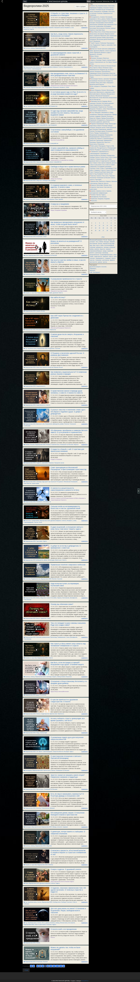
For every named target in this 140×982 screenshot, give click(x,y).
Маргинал (92, 270)
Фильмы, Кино (108, 185)
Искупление (105, 73)
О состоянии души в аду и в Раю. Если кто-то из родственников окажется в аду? (68, 93)
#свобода (59, 178)
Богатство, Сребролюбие (32, 520)
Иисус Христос (94, 67)
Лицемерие (104, 86)
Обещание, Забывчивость (102, 112)
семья (115, 254)
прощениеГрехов (94, 254)
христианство (93, 262)
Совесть (48, 405)
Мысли (91, 99)
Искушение (56, 87)
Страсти (31, 29)
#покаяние (59, 459)
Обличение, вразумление (104, 114)
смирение (105, 256)
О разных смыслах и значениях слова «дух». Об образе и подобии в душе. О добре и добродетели (68, 412)
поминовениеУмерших (96, 251)
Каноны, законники (104, 78)
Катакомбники (93, 80)
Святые (53, 770)
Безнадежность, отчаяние (98, 17)
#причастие (68, 328)
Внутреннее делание (96, 37)
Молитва (38, 808)
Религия (48, 444)
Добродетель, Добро (58, 424)
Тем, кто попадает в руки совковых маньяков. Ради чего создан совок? (68, 624)
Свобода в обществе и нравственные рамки (68, 167)
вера (94, 245)
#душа (52, 691)
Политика (95, 129)
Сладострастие (45, 713)
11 (54, 966)
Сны (103, 164)
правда (105, 251)
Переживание (100, 123)
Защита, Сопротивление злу (97, 62)
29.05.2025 (54, 857)
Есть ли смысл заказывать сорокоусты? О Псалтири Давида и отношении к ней (67, 795)
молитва (96, 249)
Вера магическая (36, 827)
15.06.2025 (54, 38)
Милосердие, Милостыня (54, 560)
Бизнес (92, 20)
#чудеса (72, 881)
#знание (67, 881)
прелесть (92, 252)
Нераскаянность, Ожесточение (44, 162)
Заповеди (39, 481)
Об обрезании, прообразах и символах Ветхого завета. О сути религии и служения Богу (69, 431)
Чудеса (45, 541)
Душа (37, 695)
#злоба (61, 85)
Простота (107, 142)
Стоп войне (53, 597)
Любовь (38, 274)
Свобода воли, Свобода (48, 180)
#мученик (53, 140)
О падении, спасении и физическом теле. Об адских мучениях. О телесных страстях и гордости (68, 890)
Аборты (93, 5)
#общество (54, 178)
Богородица (28, 770)
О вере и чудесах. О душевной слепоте (66, 869)
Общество (39, 180)
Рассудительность (102, 148)
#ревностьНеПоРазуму (62, 498)
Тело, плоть (105, 175)
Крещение (110, 82)
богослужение (93, 243)
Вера (26, 883)
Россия (61, 367)
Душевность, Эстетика (96, 54)
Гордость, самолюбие (42, 462)
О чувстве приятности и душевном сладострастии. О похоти (64, 701)
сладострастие (98, 256)
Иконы (100, 67)
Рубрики (92, 203)
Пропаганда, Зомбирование (58, 637)
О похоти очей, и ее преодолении (64, 929)
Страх (91, 172)
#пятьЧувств (74, 85)
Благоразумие (100, 22)
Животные (106, 58)
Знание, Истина (40, 311)
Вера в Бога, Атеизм (100, 32)
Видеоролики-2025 (42, 27)
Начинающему (94, 107)
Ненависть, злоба (64, 87)
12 (57, 966)
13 (61, 966)
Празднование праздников (97, 135)
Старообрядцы (109, 168)
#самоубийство (60, 140)
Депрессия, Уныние (41, 67)
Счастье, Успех (38, 522)
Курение (101, 84)
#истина (53, 307)
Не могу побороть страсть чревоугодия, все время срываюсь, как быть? (68, 719)
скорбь (91, 256)
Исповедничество (106, 75)
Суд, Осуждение (52, 125)
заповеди (106, 247)
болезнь (100, 243)
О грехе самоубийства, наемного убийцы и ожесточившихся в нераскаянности (67, 149)
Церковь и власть (101, 191)
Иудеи (92, 77)
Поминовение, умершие (48, 808)
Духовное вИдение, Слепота (55, 67)
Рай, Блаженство (52, 106)
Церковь (93, 191)
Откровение (93, 120)
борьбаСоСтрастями (108, 243)
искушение (112, 247)
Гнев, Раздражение (47, 87)
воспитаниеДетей (109, 245)
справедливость (99, 258)
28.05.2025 (54, 894)
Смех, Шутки (101, 162)
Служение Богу (55, 444)
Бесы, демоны (46, 922)
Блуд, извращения (109, 24)
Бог (115, 24)
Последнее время (100, 131)
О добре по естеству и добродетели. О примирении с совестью (66, 547)
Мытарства (97, 99)
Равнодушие (102, 146)
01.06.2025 (54, 685)
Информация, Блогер (95, 73)
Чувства (98, 194)
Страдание (97, 170)
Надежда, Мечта (106, 101)
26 (99, 230)
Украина (61, 199)
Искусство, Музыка (53, 367)
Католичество (102, 80)
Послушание (109, 131)
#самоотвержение (56, 500)
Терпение (111, 175)
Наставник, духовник (107, 103)
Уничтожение (65, 597)
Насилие (98, 103)
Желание (93, 58)
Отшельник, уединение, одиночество (100, 121)
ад (113, 240)
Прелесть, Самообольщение (105, 138)
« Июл (102, 237)
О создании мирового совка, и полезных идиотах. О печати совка (66, 186)
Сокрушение (93, 166)
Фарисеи (76, 444)
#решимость (82, 498)
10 (51, 966)
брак (91, 245)
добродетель (99, 247)
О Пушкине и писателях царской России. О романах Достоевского (67, 354)
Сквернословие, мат (101, 159)
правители (110, 251)
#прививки (64, 210)
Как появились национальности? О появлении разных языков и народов (69, 373)
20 (103, 228)
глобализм (92, 247)
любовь (92, 249)
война (102, 245)
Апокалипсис (97, 11)
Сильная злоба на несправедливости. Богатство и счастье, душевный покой (65, 507)
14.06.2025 (54, 78)
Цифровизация (103, 193)
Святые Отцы (104, 157)
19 (99, 228)
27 (103, 230)
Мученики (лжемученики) (43, 143)
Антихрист (92, 9)
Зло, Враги (39, 751)
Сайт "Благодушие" (95, 272)
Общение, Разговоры (107, 116)
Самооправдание (36, 68)
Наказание (93, 103)
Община (98, 118)
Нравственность (40, 405)
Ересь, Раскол (94, 56)
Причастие (53, 329)
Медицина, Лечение (100, 90)
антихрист (92, 241)
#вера (52, 881)
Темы (24, 1)
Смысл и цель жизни (40, 924)
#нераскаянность (55, 160)
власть (98, 245)
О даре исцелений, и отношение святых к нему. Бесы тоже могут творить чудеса (67, 528)
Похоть (38, 713)
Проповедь (93, 142)
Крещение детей (94, 84)
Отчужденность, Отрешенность (105, 120)
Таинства (93, 175)
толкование (98, 260)
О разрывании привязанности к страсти (66, 279)
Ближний (27, 87)
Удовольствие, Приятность (57, 713)
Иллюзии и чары (107, 67)
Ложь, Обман (111, 86)
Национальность (40, 386)
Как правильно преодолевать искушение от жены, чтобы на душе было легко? (67, 223)
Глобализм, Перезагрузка (47, 199)
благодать (106, 241)
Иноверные (98, 71)
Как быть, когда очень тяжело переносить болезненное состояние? (67, 35)
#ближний (53, 85)
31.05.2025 (54, 741)
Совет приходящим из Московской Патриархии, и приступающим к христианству (68, 468)
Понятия (66, 424)
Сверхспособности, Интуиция (61, 751)
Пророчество (100, 142)
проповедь (105, 252)
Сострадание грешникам (104, 166)
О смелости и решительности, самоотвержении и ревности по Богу (65, 489)
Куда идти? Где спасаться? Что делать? (53, 481)
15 (111, 225)
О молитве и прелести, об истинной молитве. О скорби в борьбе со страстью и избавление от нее (68, 852)
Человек (93, 194)
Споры (102, 168)
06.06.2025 (54, 434)
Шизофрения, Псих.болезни (98, 196)
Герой (92, 43)
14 (107, 225)
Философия (100, 185)
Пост (115, 131)
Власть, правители (41, 618)
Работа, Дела (94, 146)
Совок (56, 199)
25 (95, 230)
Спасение (57, 348)
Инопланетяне (106, 71)
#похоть (53, 937)
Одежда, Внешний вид (107, 118)
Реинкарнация (112, 148)
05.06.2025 (54, 511)
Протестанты (46, 770)
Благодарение (112, 20)
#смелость (63, 500)
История (114, 75)
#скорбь (65, 291)
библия (101, 241)
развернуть (84, 27)
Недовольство (102, 107)
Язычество (94, 200)
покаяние (108, 249)
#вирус (52, 210)
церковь (100, 262)
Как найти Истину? (58, 297)
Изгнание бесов (111, 65)
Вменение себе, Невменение (44, 424)
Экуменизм (94, 198)
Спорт (97, 168)
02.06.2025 (54, 648)
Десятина (105, 48)
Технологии (43, 695)
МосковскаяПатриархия (96, 240)
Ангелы (39, 902)
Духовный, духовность (100, 52)
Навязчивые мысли (96, 101)
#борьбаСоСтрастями (57, 291)
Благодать (28, 827)
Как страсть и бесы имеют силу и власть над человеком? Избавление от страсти (68, 645)
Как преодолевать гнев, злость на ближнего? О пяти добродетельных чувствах (69, 74)
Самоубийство (43, 125)
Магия (92, 90)
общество (102, 249)
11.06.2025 (54, 281)
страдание (108, 258)
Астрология (93, 15)
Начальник (107, 105)
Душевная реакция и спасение (98, 266)
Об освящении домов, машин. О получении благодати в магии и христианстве (67, 814)
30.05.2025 (54, 798)
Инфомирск (93, 268)
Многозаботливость (95, 94)
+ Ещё (26, 970)
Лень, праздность (95, 86)
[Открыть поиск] (115, 1)
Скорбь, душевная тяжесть (55, 292)
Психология (101, 144)
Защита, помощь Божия (58, 676)
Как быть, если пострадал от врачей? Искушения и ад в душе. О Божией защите (67, 663)
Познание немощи (107, 125)
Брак (26, 125)
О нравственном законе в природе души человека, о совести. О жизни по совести (67, 392)
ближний (112, 241)
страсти (113, 258)
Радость (109, 146)
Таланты (99, 175)
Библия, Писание (30, 444)
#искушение (67, 85)
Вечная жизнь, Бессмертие (67, 922)
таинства (92, 260)
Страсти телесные (111, 170)
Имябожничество (94, 69)
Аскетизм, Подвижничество (32, 579)
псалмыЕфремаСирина (106, 254)
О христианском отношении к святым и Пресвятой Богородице (66, 757)
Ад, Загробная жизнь (31, 106)
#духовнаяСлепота (59, 881)
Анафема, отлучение (103, 7)
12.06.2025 (54, 206)
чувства (105, 262)
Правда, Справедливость (101, 133)
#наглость (53, 498)
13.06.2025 (54, 152)
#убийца (71, 160)
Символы (92, 159)
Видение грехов (109, 33)
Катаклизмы (113, 78)
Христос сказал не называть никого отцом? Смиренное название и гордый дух (68, 776)
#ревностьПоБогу (74, 498)
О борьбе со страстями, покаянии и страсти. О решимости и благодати (69, 14)
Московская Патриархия (43, 329)
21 (107, 228)
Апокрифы (105, 11)
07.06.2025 (54, 357)
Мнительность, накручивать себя (105, 92)
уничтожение (105, 260)
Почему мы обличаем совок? (62, 604)
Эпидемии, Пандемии (42, 217)
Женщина (99, 58)
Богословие (93, 28)
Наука (91, 105)
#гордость (53, 459)
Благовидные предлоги (100, 20)
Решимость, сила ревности (43, 501)
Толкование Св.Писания (50, 255)
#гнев (57, 85)
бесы (97, 241)
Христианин (100, 187)
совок (115, 256)
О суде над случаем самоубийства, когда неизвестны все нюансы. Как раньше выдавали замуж (67, 113)
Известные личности (41, 367)
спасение (92, 258)
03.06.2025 (54, 588)
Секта (110, 157)
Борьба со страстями (31, 27)
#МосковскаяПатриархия (57, 328)
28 (107, 230)
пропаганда (98, 252)
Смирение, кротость (111, 162)
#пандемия (58, 210)
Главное (97, 43)
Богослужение (101, 28)
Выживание (97, 41)
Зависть (93, 60)
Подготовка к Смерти (95, 125)
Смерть (95, 162)
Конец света (99, 82)
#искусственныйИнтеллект (61, 691)
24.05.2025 (54, 931)
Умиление (114, 181)
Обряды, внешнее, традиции (60, 827)
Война (38, 199)
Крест (104, 82)
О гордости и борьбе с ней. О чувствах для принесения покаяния (67, 450)
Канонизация (94, 78)
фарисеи (112, 260)
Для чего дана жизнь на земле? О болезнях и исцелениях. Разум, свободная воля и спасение (68, 910)
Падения (93, 123)
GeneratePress (85, 980)
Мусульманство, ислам (96, 97)
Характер (93, 187)
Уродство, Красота (103, 183)
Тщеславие (39, 541)
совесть (111, 256)
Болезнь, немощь (30, 48)
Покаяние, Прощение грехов (56, 27)
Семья (45, 236)
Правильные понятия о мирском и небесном (68, 565)
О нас (92, 112)
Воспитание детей (102, 39)
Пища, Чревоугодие (41, 732)
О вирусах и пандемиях (60, 204)
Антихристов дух (100, 9)
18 (95, 228)
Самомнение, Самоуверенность (99, 151)
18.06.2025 (54, 17)
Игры (92, 65)
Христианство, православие (31, 483)
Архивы (92, 209)
